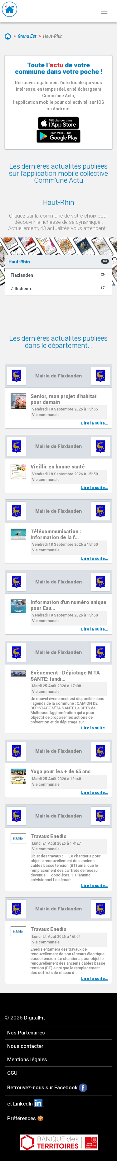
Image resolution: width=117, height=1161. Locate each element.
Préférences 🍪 (25, 1118)
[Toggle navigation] (104, 11)
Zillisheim (58, 288)
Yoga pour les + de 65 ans (60, 772)
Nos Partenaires (26, 1032)
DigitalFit (34, 1018)
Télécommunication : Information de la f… (56, 534)
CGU (12, 1073)
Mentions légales (27, 1059)
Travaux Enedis (48, 836)
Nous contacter (25, 1046)
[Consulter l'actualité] (18, 401)
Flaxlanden (58, 275)
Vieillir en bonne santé (58, 467)
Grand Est (27, 36)
